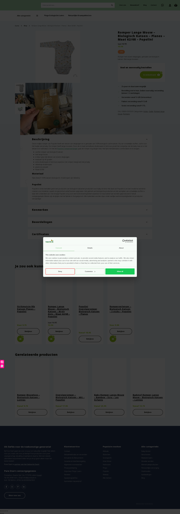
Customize (89, 271)
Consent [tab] (59, 248)
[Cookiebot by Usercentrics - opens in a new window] (125, 241)
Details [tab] (90, 248)
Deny (60, 271)
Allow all (120, 271)
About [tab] (121, 248)
